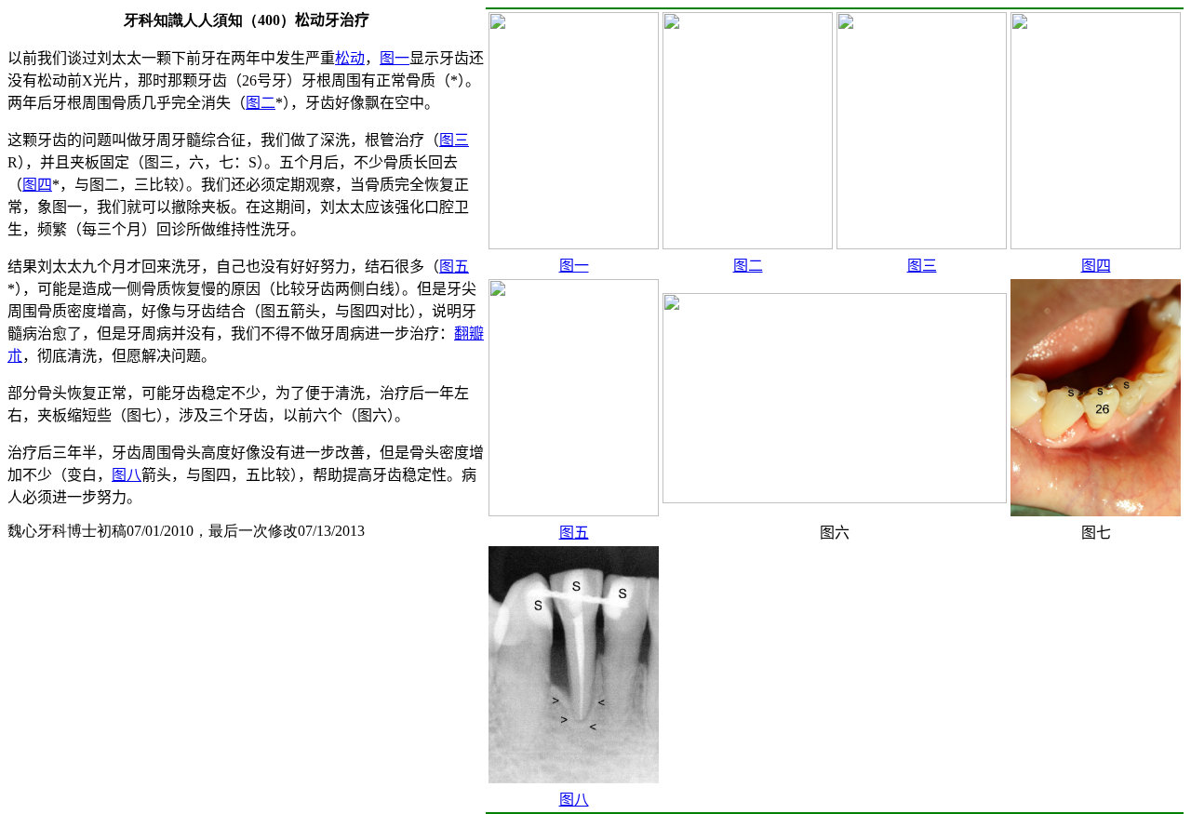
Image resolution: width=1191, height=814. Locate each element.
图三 (922, 266)
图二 (748, 266)
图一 (574, 266)
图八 (574, 799)
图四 (1096, 266)
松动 (350, 58)
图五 (574, 532)
